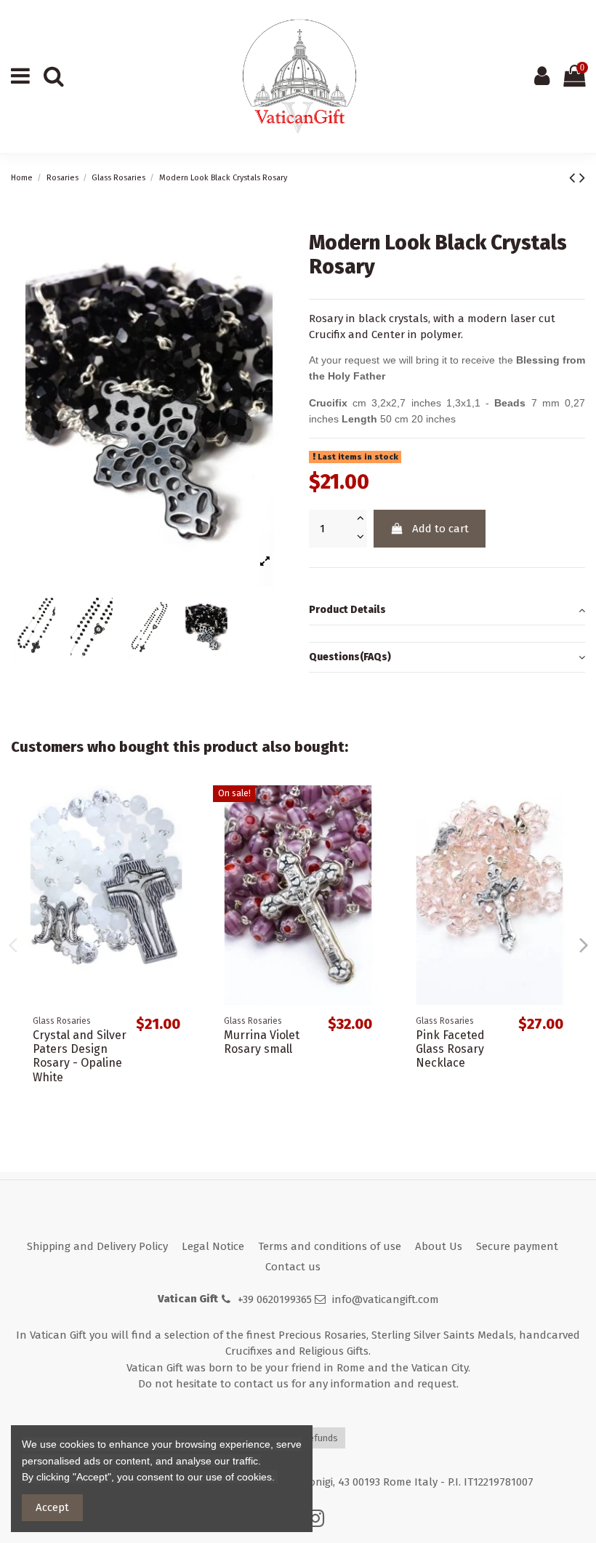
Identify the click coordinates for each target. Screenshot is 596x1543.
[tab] (447, 611)
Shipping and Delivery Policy (97, 1246)
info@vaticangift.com (385, 1299)
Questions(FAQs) (350, 657)
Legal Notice (213, 1246)
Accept (52, 1507)
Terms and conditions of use (329, 1246)
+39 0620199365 (275, 1299)
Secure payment (517, 1246)
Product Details (347, 610)
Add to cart (440, 528)
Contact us (293, 1266)
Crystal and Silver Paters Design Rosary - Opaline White (79, 1056)
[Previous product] (574, 178)
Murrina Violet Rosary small (261, 1042)
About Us (438, 1246)
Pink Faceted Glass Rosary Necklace (450, 1049)
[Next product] (582, 178)
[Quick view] (180, 808)
